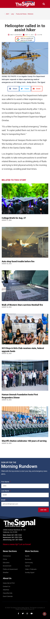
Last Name (5, 491)
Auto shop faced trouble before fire (18, 261)
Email (3, 500)
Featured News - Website (24, 14)
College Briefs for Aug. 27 (14, 218)
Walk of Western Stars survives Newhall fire (22, 305)
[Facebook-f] (18, 613)
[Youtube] (31, 613)
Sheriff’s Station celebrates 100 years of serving (24, 441)
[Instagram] (27, 613)
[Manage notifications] (44, 614)
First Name (5, 482)
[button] (6, 4)
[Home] (3, 14)
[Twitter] (23, 613)
